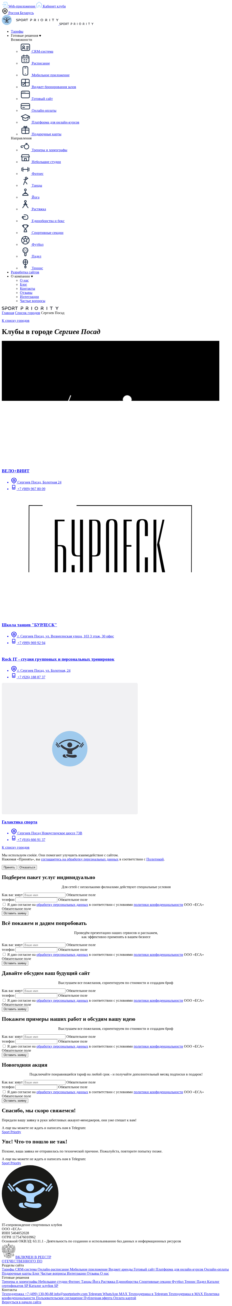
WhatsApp (111, 1294)
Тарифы (17, 31)
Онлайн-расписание (54, 1269)
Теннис (190, 1282)
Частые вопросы (54, 1273)
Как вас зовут (12, 895)
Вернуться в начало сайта (21, 1302)
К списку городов (15, 320)
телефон (8, 900)
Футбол (178, 1282)
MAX (123, 1294)
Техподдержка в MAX (186, 1294)
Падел (202, 1282)
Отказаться (27, 867)
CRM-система (26, 1269)
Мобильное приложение (89, 1269)
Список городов (27, 313)
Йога (96, 1282)
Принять (9, 867)
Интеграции (77, 1273)
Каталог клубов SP (43, 1286)
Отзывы (93, 1273)
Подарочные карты (17, 1273)
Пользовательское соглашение (60, 1298)
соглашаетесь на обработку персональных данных (79, 859)
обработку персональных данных (62, 905)
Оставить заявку (15, 913)
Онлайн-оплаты (216, 1269)
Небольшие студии (53, 1282)
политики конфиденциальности (158, 905)
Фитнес (74, 1282)
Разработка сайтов (25, 272)
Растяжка (108, 1282)
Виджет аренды (121, 1269)
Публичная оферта (98, 1298)
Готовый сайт (145, 1269)
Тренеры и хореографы (20, 1282)
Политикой (155, 859)
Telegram (95, 1294)
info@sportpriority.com (71, 1294)
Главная (8, 313)
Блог (36, 1273)
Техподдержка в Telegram (148, 1294)
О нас (104, 1273)
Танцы (86, 1282)
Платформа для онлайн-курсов (180, 1269)
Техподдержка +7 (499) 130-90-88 (28, 1294)
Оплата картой (124, 1298)
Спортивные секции (155, 1282)
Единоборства (127, 1282)
